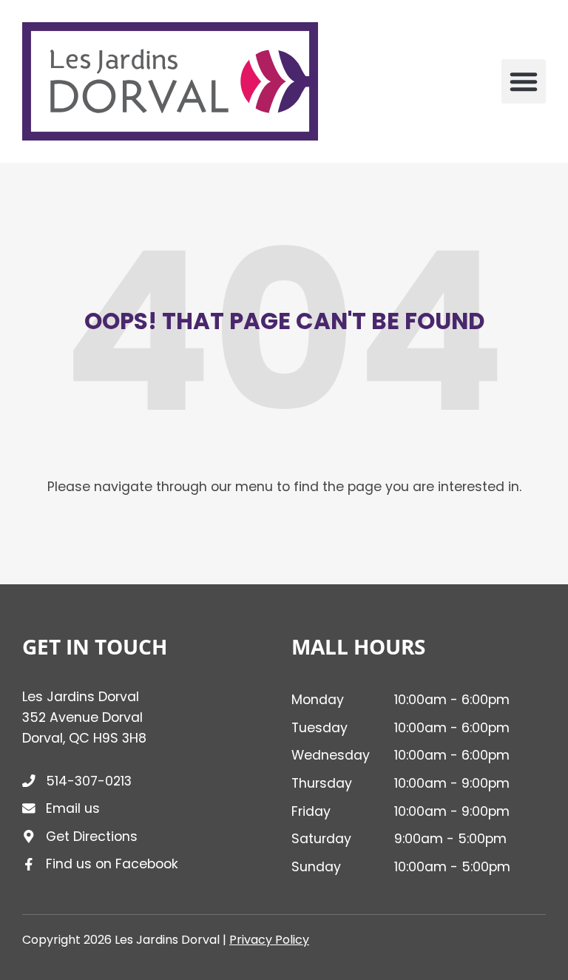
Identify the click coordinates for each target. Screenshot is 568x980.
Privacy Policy (269, 939)
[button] (523, 81)
